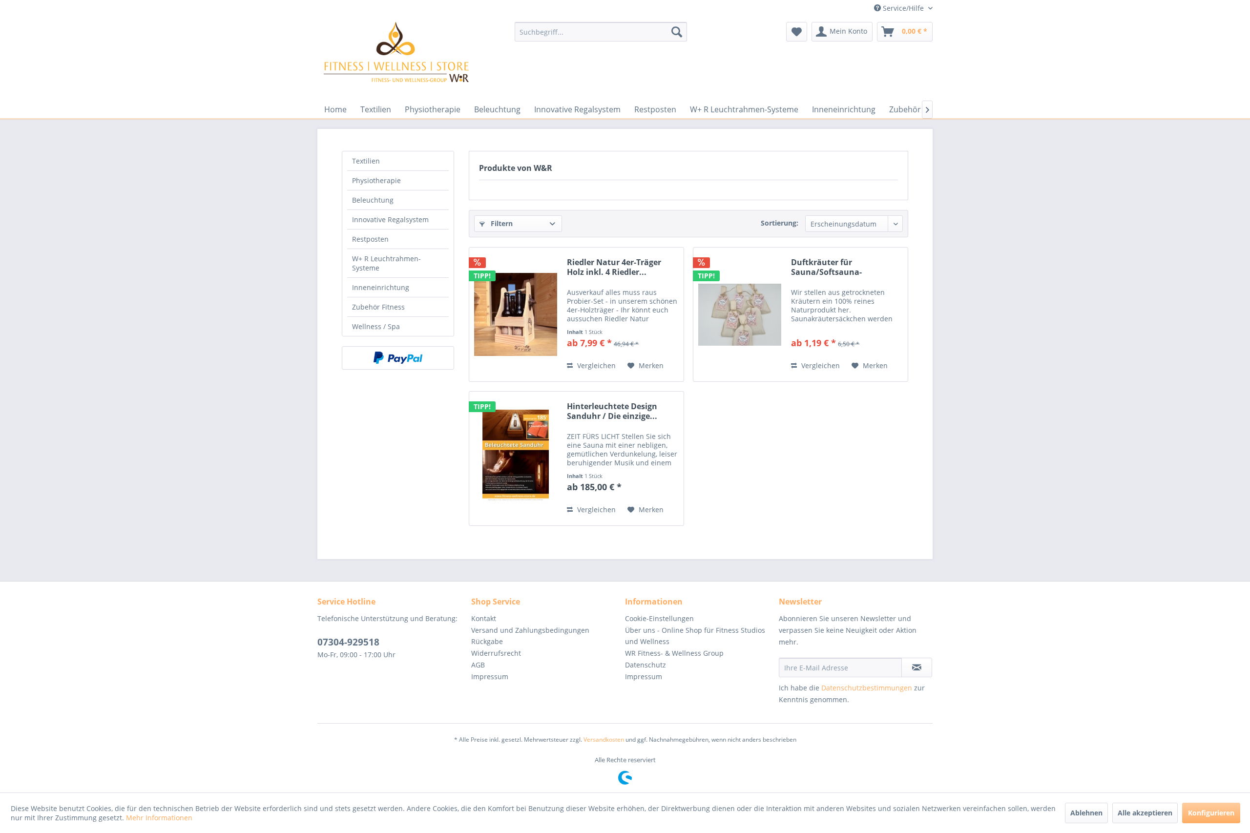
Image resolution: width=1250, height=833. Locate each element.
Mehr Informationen (159, 817)
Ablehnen (1086, 812)
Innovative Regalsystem (390, 219)
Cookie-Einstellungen (659, 618)
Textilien (366, 161)
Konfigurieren (1211, 812)
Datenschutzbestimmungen (866, 687)
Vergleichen (595, 365)
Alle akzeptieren (1145, 812)
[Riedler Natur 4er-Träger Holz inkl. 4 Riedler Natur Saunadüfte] (515, 314)
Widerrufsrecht (496, 653)
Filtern (501, 223)
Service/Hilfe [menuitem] (903, 8)
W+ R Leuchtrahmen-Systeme (386, 263)
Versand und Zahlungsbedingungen (530, 630)
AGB (478, 664)
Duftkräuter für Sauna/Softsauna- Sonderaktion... (826, 267)
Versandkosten (603, 739)
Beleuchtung (373, 200)
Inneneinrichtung (380, 287)
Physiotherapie (376, 180)
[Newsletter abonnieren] (916, 667)
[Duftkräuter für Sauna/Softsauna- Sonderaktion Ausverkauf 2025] (739, 314)
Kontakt (483, 618)
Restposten (370, 239)
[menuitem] (601, 32)
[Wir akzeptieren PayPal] (398, 358)
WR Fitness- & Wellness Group (674, 653)
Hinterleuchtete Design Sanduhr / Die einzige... (612, 411)
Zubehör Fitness (378, 307)
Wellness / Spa (376, 326)
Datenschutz (645, 664)
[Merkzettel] (796, 32)
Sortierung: (779, 223)
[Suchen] (677, 32)
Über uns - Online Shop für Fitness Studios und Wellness (695, 635)
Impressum (489, 676)
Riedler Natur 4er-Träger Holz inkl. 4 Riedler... (614, 267)
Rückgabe (487, 641)
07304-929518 (348, 642)
